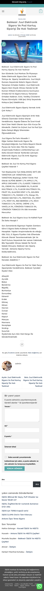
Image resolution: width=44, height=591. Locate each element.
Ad (6, 426)
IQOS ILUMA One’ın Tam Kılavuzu (17, 515)
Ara (3, 479)
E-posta (8, 436)
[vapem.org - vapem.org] (22, 11)
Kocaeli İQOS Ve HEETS (27, 528)
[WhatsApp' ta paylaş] (22, 345)
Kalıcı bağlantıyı (33, 353)
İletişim (12, 547)
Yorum (8, 406)
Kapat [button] (29, 2)
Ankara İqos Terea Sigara (13, 519)
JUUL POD (9, 585)
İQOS (16, 585)
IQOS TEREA (25, 585)
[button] (3, 11)
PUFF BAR (35, 585)
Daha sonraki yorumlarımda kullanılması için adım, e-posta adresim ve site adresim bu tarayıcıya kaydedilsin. (21, 460)
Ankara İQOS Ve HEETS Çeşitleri (24, 533)
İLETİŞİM (22, 587)
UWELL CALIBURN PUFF (24, 584)
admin (10, 35)
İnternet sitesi (10, 447)
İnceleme (22, 19)
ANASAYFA (9, 584)
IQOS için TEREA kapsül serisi (15, 511)
